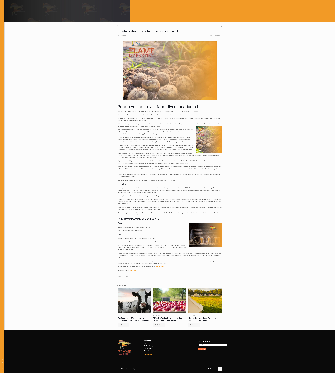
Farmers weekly (132, 270)
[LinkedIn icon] (2, 368)
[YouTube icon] (2, 365)
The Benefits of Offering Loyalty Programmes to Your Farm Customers (133, 319)
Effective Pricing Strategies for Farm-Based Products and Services (168, 319)
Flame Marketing (159, 266)
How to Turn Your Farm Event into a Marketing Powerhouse (203, 319)
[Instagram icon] (2, 370)
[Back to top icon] (220, 369)
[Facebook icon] (2, 360)
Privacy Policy (148, 354)
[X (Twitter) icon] (2, 362)
